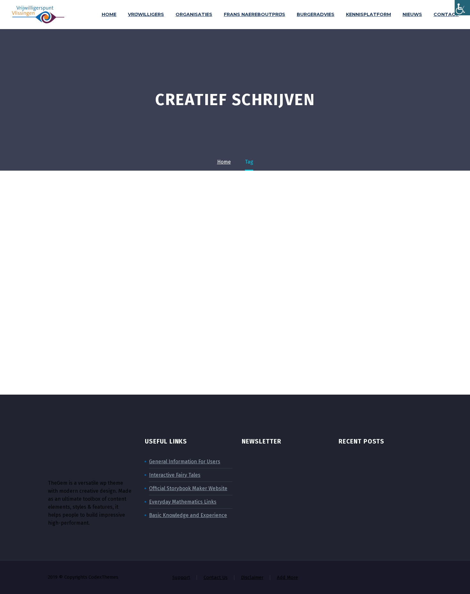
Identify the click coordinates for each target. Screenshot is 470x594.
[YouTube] (411, 577)
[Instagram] (395, 577)
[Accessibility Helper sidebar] (462, 7)
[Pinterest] (403, 577)
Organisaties (194, 14)
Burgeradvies (315, 14)
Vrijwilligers (146, 14)
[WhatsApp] (420, 577)
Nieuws (412, 14)
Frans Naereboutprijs (254, 14)
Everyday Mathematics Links (182, 502)
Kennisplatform (368, 14)
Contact (446, 14)
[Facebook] (370, 577)
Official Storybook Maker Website (188, 488)
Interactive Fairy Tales (174, 475)
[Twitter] (386, 577)
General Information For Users (184, 462)
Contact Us (216, 577)
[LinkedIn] (378, 577)
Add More (287, 577)
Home (109, 14)
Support (181, 577)
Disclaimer (252, 577)
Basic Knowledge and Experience (188, 515)
